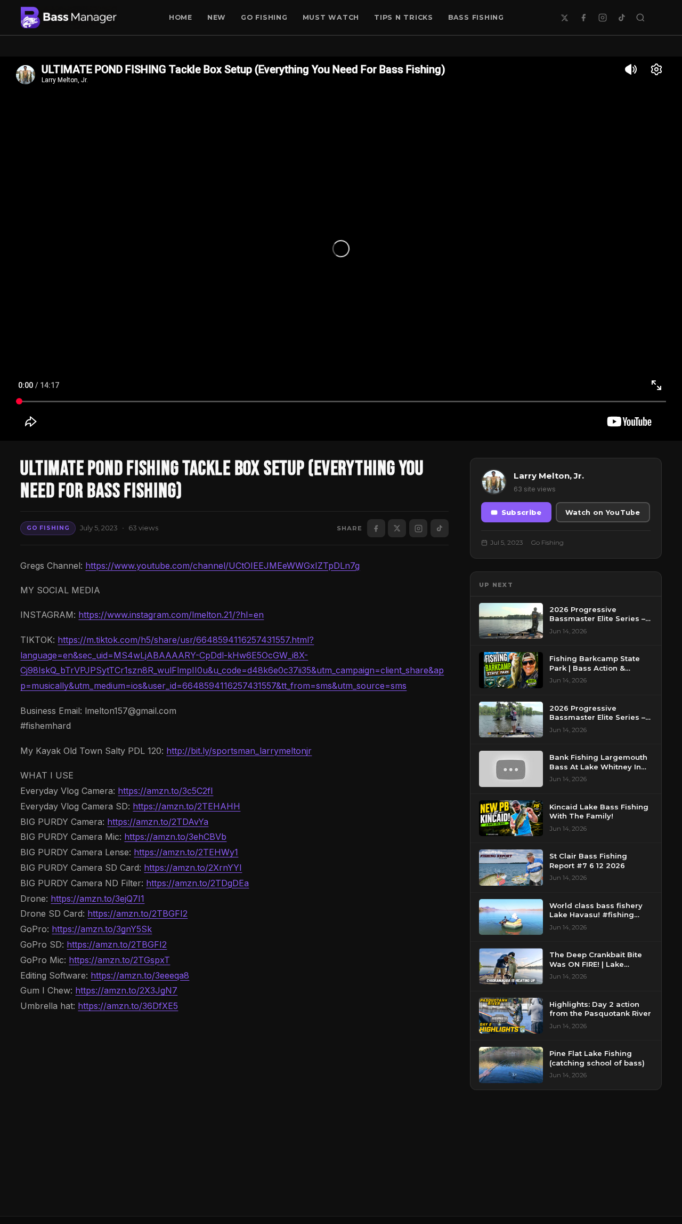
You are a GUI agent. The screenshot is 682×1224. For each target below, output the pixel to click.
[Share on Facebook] (376, 528)
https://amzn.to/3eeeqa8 (140, 975)
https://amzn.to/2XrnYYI (193, 867)
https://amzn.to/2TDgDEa (197, 883)
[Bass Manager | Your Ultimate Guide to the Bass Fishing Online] (68, 17)
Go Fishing (264, 17)
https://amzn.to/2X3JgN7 (126, 990)
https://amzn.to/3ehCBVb (175, 836)
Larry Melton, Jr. (549, 476)
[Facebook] (583, 18)
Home (180, 17)
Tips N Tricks (403, 17)
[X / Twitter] (565, 18)
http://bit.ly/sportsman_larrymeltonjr (239, 750)
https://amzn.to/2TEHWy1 (186, 852)
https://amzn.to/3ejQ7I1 (97, 898)
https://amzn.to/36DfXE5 (128, 1005)
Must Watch (331, 17)
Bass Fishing (476, 17)
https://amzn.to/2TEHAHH (186, 806)
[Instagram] (603, 18)
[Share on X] (397, 528)
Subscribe (521, 512)
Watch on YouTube (602, 512)
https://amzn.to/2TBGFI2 (137, 913)
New (216, 17)
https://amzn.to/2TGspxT (119, 960)
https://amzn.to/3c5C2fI (165, 790)
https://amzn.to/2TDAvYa (157, 821)
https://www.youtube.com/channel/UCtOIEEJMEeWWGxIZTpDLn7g (222, 565)
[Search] (640, 18)
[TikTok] (622, 18)
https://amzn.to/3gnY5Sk (102, 929)
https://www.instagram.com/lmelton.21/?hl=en (171, 614)
